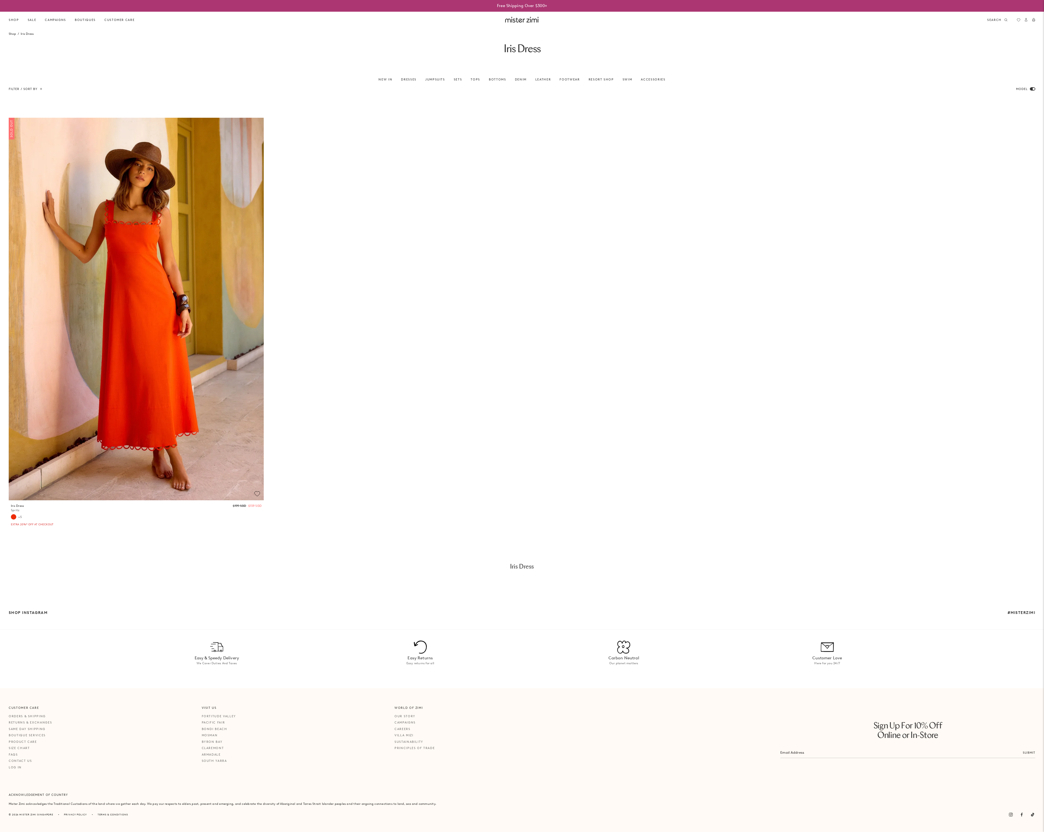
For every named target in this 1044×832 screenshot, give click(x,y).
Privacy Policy (75, 814)
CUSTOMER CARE (119, 20)
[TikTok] (1032, 814)
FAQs (13, 754)
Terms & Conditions (113, 814)
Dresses (409, 79)
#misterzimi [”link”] (1021, 612)
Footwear (570, 79)
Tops (475, 79)
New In (385, 79)
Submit (1029, 753)
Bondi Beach (214, 729)
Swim (627, 79)
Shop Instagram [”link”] (28, 612)
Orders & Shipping (27, 716)
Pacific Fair (213, 722)
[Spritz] (13, 517)
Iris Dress (17, 508)
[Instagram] (1010, 814)
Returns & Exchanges (30, 722)
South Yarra (214, 761)
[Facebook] (1021, 814)
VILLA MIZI (404, 735)
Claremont (213, 748)
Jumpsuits (435, 79)
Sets (458, 79)
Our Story (404, 716)
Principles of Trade (414, 748)
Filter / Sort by (23, 89)
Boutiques (85, 20)
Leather (543, 79)
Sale (32, 20)
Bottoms (497, 79)
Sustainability (408, 742)
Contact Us (20, 761)
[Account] (1026, 20)
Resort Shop (601, 79)
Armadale (211, 754)
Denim (521, 79)
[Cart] (1033, 20)
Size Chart (19, 748)
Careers (402, 729)
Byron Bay (212, 742)
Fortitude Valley (219, 716)
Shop (14, 20)
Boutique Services (27, 735)
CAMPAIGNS (55, 20)
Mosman (210, 735)
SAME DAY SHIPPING (27, 729)
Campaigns (405, 722)
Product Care (23, 742)
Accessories (653, 79)
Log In (15, 767)
